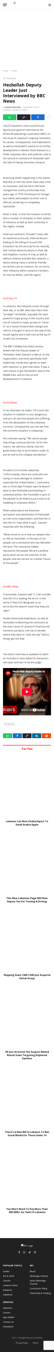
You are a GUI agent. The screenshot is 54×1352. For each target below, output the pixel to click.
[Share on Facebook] (38, 117)
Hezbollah (9, 724)
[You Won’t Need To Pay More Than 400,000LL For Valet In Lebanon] (27, 1173)
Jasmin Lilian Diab (13, 107)
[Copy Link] (23, 117)
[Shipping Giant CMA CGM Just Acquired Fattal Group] (27, 939)
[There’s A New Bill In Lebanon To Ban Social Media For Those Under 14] (27, 1096)
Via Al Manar (10, 402)
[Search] (49, 5)
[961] (27, 5)
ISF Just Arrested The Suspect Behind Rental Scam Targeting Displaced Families (27, 1055)
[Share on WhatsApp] (9, 117)
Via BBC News (10, 586)
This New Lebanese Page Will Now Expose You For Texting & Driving (27, 899)
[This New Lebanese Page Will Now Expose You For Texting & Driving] (27, 862)
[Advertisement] (27, 40)
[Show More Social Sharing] (48, 117)
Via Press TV (10, 298)
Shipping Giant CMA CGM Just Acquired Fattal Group (27, 976)
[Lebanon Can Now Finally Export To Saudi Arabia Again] (27, 785)
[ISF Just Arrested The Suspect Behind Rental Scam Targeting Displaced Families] (27, 1016)
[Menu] (5, 5)
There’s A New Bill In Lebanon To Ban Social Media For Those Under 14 (27, 1133)
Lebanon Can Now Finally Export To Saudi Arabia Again (27, 823)
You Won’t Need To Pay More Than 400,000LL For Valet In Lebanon (27, 1210)
